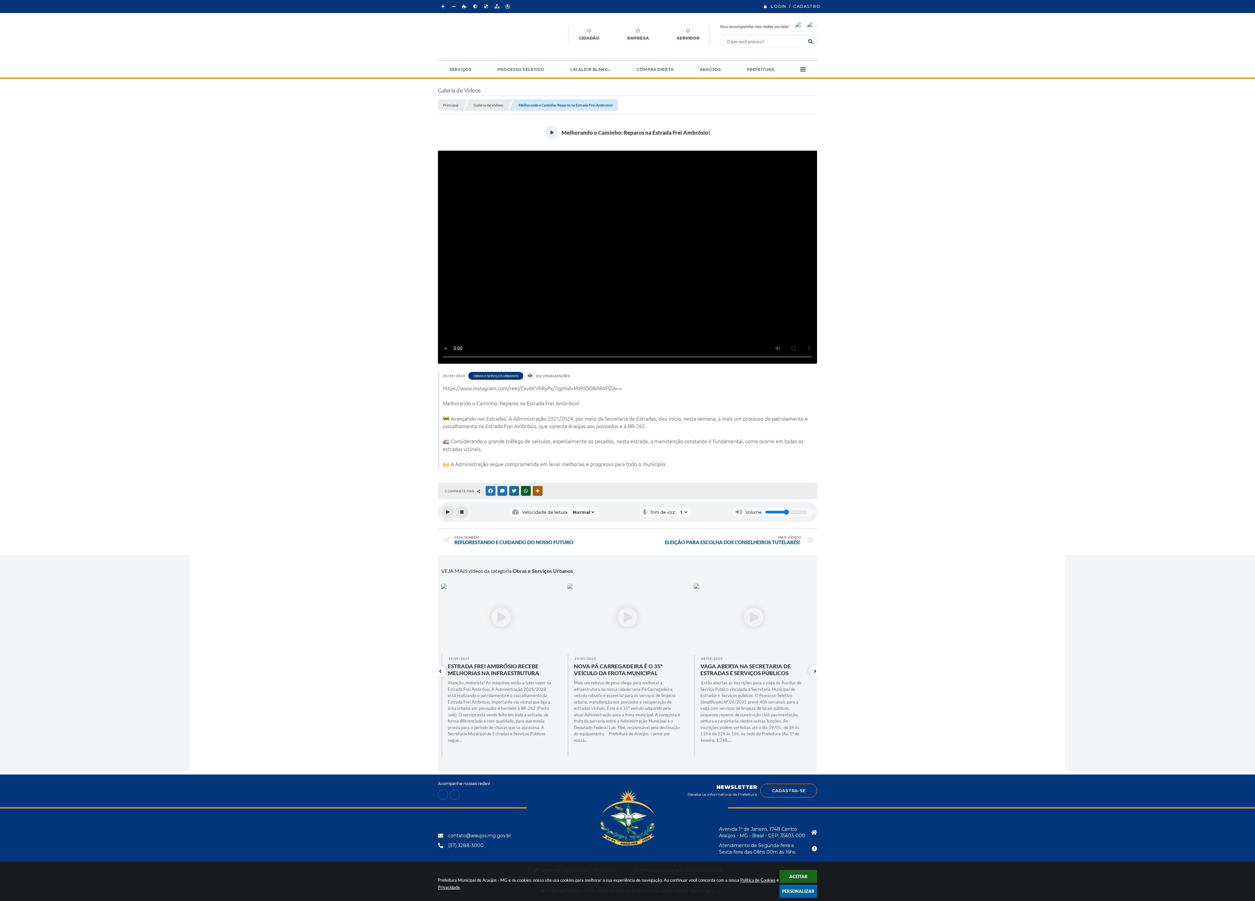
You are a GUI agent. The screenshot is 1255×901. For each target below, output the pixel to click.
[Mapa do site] (497, 6)
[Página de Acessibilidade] (507, 6)
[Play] (447, 512)
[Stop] (461, 512)
